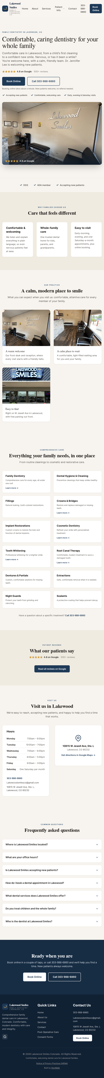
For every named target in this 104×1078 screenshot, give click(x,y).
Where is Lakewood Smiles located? (27, 844)
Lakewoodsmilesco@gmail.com (23, 782)
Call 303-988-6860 (43, 81)
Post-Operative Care (48, 1032)
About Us (42, 1017)
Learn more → (12, 488)
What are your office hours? (22, 857)
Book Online (95, 9)
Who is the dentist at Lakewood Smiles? (29, 921)
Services (46, 8)
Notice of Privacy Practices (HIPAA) (52, 1063)
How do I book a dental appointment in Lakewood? (35, 882)
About (35, 8)
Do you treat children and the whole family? (31, 908)
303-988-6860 (83, 8)
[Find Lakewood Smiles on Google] (5, 1036)
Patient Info (58, 9)
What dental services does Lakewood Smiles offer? (36, 895)
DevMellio (55, 1068)
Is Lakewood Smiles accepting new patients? (32, 870)
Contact (72, 8)
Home (25, 8)
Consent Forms (45, 1037)
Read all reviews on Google (52, 668)
